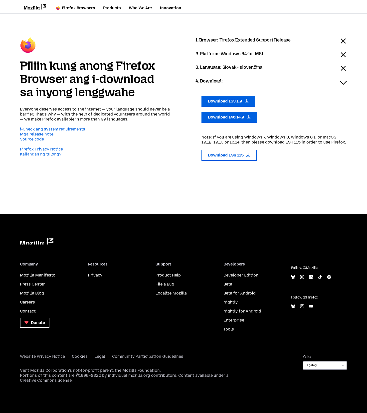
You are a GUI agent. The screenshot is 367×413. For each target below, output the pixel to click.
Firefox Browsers (78, 8)
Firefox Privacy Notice (41, 149)
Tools (228, 329)
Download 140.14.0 (226, 117)
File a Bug (165, 284)
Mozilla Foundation (141, 370)
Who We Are (140, 8)
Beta (227, 284)
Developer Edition (240, 275)
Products (112, 8)
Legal (100, 356)
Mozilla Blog (32, 293)
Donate (37, 322)
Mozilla (36, 241)
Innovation (170, 8)
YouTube (311, 306)
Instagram (302, 277)
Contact (28, 311)
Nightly (230, 302)
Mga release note (36, 134)
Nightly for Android (242, 311)
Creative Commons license (46, 380)
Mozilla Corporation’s (51, 370)
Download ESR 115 (226, 155)
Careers (27, 302)
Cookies (80, 356)
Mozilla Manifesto (37, 275)
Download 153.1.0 (225, 101)
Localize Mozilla (171, 293)
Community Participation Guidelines (147, 356)
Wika (307, 356)
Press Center (32, 284)
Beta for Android (239, 293)
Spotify (329, 277)
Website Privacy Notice (42, 356)
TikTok (320, 277)
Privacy (95, 275)
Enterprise (233, 320)
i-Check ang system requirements (52, 129)
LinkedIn (311, 277)
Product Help (168, 275)
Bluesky (293, 277)
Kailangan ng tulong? (40, 154)
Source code (32, 139)
